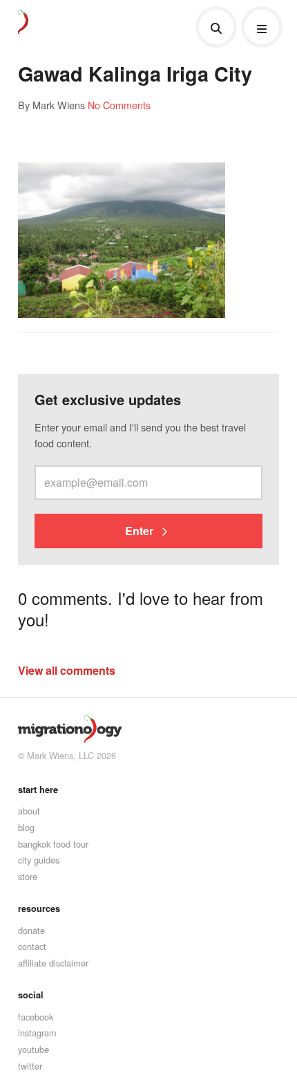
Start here (38, 789)
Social (31, 995)
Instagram (37, 1032)
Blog (26, 827)
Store (27, 876)
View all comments (66, 670)
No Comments (119, 104)
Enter (140, 531)
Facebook (35, 1016)
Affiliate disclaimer (53, 962)
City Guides (38, 859)
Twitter (30, 1065)
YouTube (33, 1049)
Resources (39, 908)
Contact (32, 946)
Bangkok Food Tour (53, 843)
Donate (31, 930)
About (29, 810)
